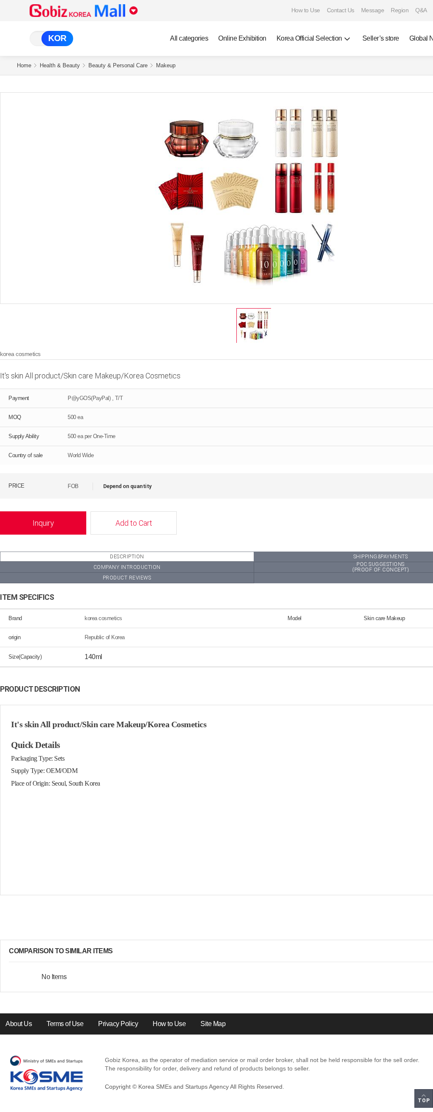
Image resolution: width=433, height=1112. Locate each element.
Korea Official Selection (309, 38)
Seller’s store (380, 38)
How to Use (305, 10)
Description (127, 557)
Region (399, 10)
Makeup (165, 65)
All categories (189, 38)
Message (372, 10)
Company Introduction (127, 567)
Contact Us (340, 10)
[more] (119, 951)
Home (24, 65)
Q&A (421, 10)
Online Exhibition (242, 38)
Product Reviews (127, 578)
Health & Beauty (60, 65)
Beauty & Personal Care (118, 65)
